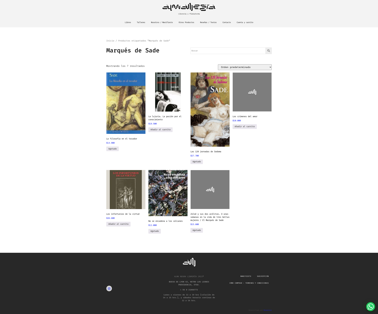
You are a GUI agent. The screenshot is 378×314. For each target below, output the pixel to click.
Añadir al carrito (160, 129)
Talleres (141, 22)
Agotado (112, 149)
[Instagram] (109, 288)
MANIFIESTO (246, 276)
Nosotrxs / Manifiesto (162, 22)
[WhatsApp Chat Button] (370, 306)
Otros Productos (186, 22)
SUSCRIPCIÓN (263, 276)
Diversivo (268, 310)
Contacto (227, 22)
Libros (128, 22)
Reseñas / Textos (208, 22)
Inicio (110, 40)
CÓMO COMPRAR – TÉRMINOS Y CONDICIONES (249, 283)
